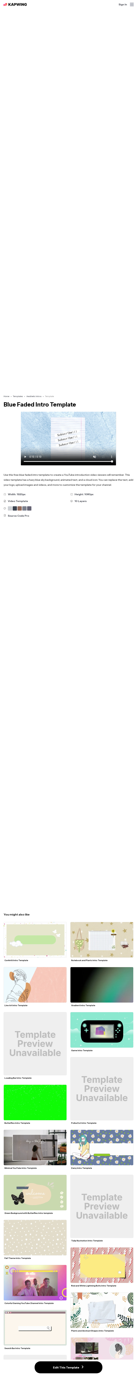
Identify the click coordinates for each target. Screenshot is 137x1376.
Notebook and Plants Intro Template (89, 960)
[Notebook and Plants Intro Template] (101, 939)
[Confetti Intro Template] (35, 939)
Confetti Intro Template (16, 960)
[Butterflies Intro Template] (35, 1102)
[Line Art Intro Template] (35, 985)
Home (6, 396)
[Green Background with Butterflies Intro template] (35, 1192)
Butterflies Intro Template (17, 1123)
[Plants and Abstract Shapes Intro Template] (101, 1310)
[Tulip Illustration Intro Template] (101, 1206)
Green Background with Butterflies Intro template (28, 1213)
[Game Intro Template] (101, 1030)
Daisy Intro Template (81, 1168)
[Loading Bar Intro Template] (35, 1043)
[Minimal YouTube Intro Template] (35, 1147)
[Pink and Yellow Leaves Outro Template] (101, 1355)
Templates (18, 396)
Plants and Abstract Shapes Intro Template (92, 1331)
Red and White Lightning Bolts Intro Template (93, 1285)
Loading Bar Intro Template (18, 1078)
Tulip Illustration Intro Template (87, 1240)
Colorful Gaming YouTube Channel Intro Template (29, 1303)
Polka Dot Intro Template (84, 1123)
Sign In (123, 4)
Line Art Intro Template (15, 1005)
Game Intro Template (82, 1050)
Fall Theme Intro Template (17, 1258)
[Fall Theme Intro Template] (35, 1237)
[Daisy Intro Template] (101, 1147)
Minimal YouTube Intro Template (20, 1168)
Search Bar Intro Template (17, 1348)
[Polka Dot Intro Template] (101, 1088)
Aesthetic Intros (33, 396)
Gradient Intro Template (83, 1005)
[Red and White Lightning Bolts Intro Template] (101, 1265)
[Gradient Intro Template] (101, 985)
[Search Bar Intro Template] (35, 1327)
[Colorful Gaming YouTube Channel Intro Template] (35, 1282)
